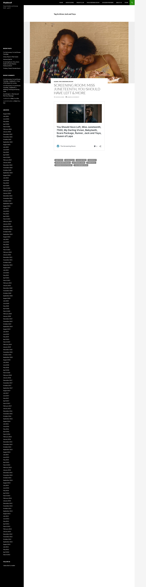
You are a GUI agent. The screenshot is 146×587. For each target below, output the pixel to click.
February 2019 (7, 344)
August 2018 (6, 360)
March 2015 (6, 465)
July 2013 (6, 516)
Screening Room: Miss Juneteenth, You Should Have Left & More (77, 89)
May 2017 (6, 398)
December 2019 (7, 319)
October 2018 (7, 354)
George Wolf (69, 160)
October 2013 (7, 508)
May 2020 (6, 306)
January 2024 (7, 193)
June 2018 (6, 365)
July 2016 (6, 424)
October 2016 (7, 416)
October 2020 (7, 293)
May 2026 (6, 121)
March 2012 (6, 554)
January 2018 (7, 378)
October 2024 (7, 170)
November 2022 (7, 229)
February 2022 (7, 252)
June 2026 (6, 119)
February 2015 (7, 467)
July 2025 (6, 147)
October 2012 (7, 539)
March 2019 (6, 342)
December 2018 (7, 349)
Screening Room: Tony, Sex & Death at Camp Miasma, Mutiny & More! (11, 64)
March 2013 (6, 526)
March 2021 (6, 280)
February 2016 (7, 437)
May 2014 (6, 490)
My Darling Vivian (78, 162)
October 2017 (7, 385)
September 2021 (8, 265)
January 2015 (7, 470)
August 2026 (6, 114)
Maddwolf (7, 2)
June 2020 (6, 303)
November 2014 (7, 475)
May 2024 (6, 183)
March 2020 (6, 311)
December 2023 (7, 196)
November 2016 (7, 413)
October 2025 (7, 139)
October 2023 (7, 201)
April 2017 (6, 401)
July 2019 (6, 331)
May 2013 (6, 521)
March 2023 (6, 219)
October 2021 (7, 262)
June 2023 (6, 211)
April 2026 (6, 124)
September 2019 (8, 326)
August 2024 (6, 175)
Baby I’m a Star (15, 98)
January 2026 (7, 132)
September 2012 (8, 542)
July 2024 (6, 178)
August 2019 (6, 329)
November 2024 (7, 167)
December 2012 (7, 534)
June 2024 (6, 180)
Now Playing (70, 2)
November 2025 (7, 137)
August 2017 (6, 390)
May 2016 (6, 429)
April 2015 (6, 462)
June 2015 (6, 457)
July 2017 (6, 393)
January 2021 (7, 285)
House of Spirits (7, 59)
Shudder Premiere (107, 2)
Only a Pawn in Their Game (10, 57)
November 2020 (7, 290)
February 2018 (7, 375)
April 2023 (6, 216)
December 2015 (7, 442)
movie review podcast (63, 162)
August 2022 (6, 237)
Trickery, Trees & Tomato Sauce (11, 68)
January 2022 (7, 255)
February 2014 (7, 498)
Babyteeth (59, 160)
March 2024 (6, 188)
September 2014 (8, 480)
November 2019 (7, 321)
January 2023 (7, 224)
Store (126, 2)
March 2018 (6, 372)
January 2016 (7, 439)
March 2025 (6, 157)
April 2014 (6, 493)
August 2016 (6, 421)
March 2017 (6, 403)
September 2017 (8, 388)
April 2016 (6, 431)
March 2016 (6, 434)
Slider (56, 81)
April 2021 (6, 278)
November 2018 (7, 352)
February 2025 (7, 160)
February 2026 (7, 129)
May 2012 (6, 549)
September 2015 (8, 449)
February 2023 (7, 221)
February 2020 (7, 313)
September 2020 (8, 296)
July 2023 (6, 208)
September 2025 (8, 142)
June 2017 (6, 395)
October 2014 (7, 478)
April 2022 (6, 247)
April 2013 (6, 524)
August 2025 (6, 144)
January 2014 (7, 501)
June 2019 (6, 334)
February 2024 (7, 190)
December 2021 (7, 257)
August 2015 (6, 452)
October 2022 (7, 231)
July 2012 (6, 547)
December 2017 (7, 380)
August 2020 (6, 298)
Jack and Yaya (81, 160)
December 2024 (7, 165)
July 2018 (6, 362)
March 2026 (6, 126)
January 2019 (7, 347)
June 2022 (6, 242)
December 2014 (7, 472)
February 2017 (7, 406)
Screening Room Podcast (64, 165)
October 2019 (7, 324)
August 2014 (6, 483)
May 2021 (6, 275)
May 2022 (6, 244)
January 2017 (7, 408)
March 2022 (6, 249)
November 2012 (7, 536)
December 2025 (7, 134)
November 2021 (7, 260)
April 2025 (6, 155)
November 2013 (7, 506)
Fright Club (80, 2)
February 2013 (7, 529)
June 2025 (6, 149)
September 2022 (8, 234)
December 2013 (7, 503)
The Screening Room (93, 2)
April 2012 (6, 552)
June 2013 (6, 519)
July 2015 (6, 454)
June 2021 (6, 272)
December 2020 (7, 288)
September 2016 (8, 419)
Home (61, 2)
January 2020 (7, 316)
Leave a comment (73, 97)
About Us (119, 2)
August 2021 (6, 267)
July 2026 (6, 116)
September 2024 (8, 173)
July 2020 (6, 301)
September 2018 (8, 357)
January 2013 (7, 531)
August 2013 (6, 513)
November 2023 (7, 198)
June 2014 (6, 488)
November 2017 (7, 383)
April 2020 (6, 308)
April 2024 (6, 185)
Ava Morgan (6, 94)
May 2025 (6, 152)
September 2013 (8, 511)
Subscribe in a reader (9, 565)
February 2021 (7, 283)
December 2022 (7, 226)
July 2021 (6, 270)
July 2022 (6, 239)
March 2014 (6, 495)
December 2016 (7, 411)
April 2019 (6, 339)
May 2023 (6, 214)
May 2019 (6, 337)
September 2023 (8, 203)
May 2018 (6, 367)
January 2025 (7, 162)
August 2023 (6, 206)
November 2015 (7, 444)
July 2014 (6, 485)
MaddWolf (92, 160)
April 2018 (6, 370)
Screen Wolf (91, 162)
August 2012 (6, 544)
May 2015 (6, 460)
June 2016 (6, 426)
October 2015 (7, 447)
